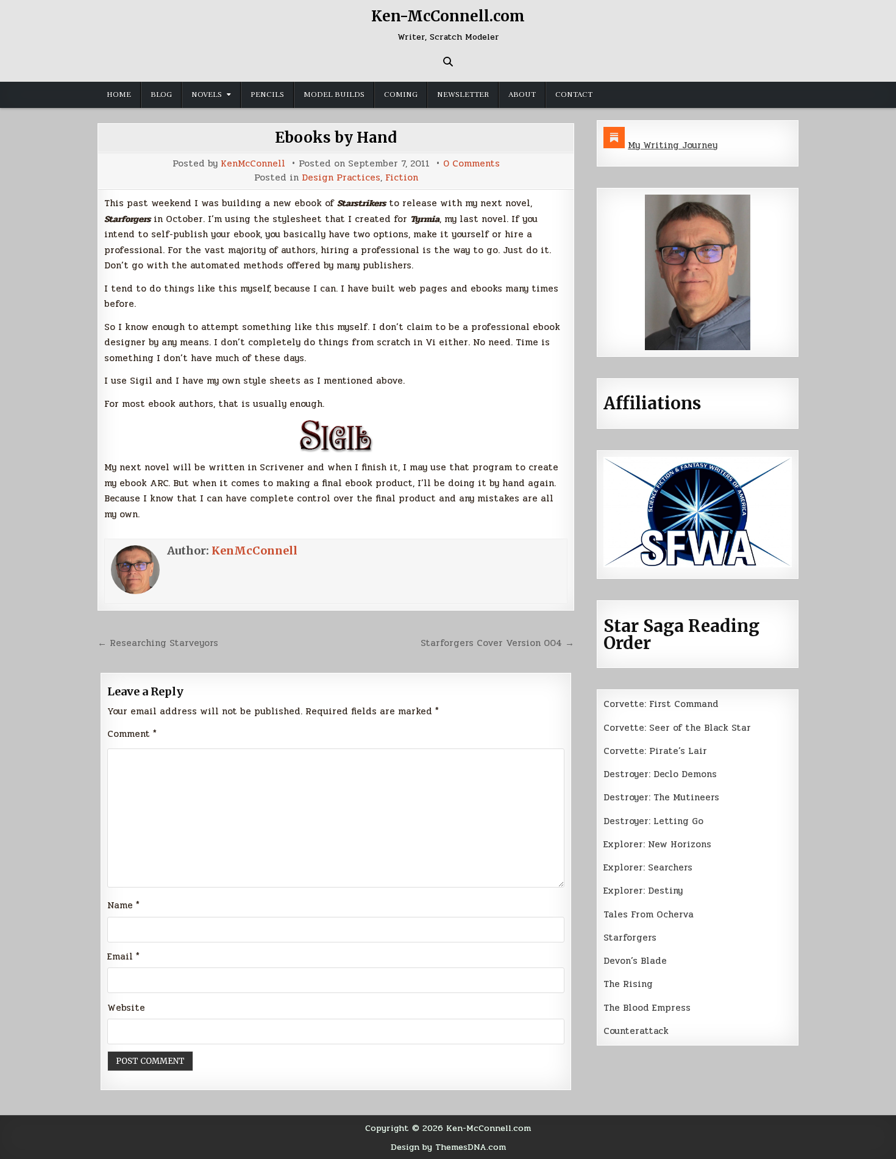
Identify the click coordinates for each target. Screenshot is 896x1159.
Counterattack (636, 1031)
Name (123, 905)
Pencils (267, 94)
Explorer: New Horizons (657, 844)
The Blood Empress (647, 1007)
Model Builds (334, 94)
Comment (132, 734)
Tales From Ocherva (648, 914)
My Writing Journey (672, 145)
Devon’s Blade (635, 960)
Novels (206, 94)
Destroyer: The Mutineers (661, 797)
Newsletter (463, 94)
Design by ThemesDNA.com (448, 1147)
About (522, 94)
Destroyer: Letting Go (653, 821)
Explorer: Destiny (643, 890)
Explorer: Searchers (647, 867)
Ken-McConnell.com (448, 16)
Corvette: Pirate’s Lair (655, 751)
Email (123, 956)
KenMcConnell (253, 163)
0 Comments (471, 163)
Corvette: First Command (661, 704)
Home (119, 94)
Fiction (401, 177)
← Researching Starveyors (158, 643)
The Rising (628, 984)
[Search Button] (448, 61)
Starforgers (629, 937)
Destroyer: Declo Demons (660, 774)
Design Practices (341, 177)
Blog (161, 94)
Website (126, 1007)
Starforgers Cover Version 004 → (497, 643)
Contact (573, 94)
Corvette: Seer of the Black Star (677, 727)
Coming (401, 94)
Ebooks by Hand (336, 137)
